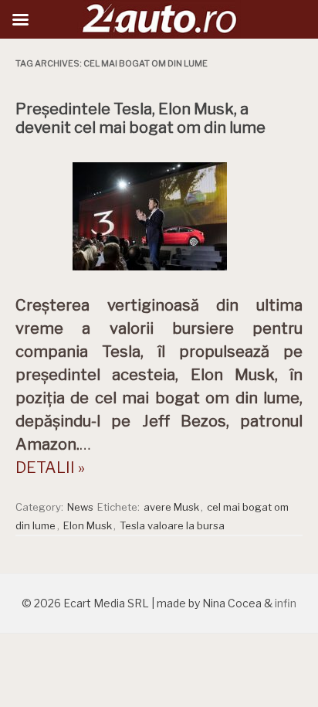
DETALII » (50, 467)
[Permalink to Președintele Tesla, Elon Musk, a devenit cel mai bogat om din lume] (159, 274)
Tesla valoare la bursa (172, 525)
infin (285, 603)
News (80, 507)
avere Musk (171, 507)
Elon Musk (87, 525)
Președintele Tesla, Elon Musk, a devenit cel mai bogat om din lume (140, 118)
